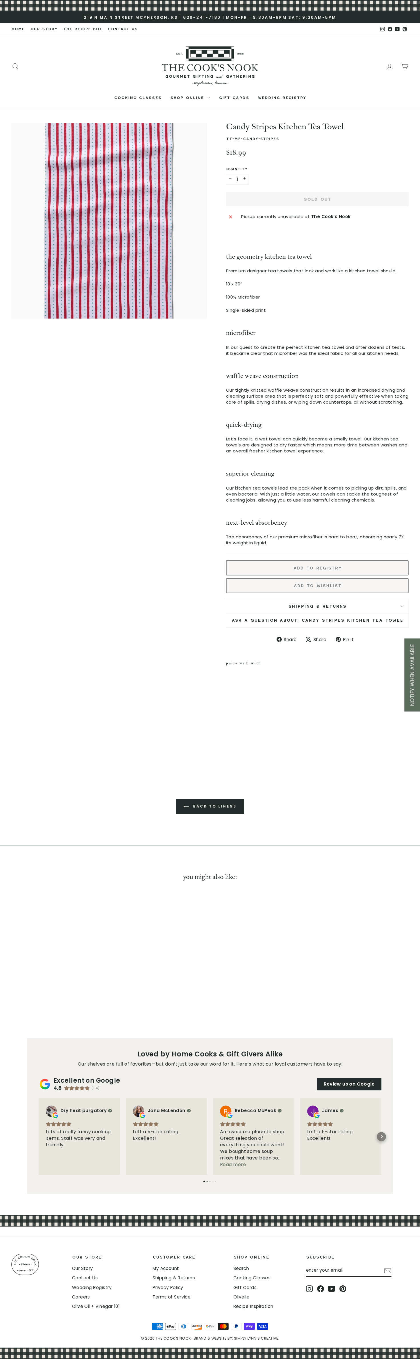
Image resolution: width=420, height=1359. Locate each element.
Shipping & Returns (317, 605)
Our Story (82, 1268)
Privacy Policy (168, 1287)
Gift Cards (234, 97)
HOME (18, 28)
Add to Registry (317, 567)
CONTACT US (123, 28)
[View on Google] (51, 1111)
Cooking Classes (137, 97)
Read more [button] (233, 1164)
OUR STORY (43, 28)
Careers (81, 1297)
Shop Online (188, 97)
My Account (166, 1268)
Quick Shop (59, 983)
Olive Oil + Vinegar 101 (96, 1306)
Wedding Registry (282, 97)
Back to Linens (214, 806)
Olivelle (241, 1297)
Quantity (236, 168)
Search (241, 1268)
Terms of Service (172, 1297)
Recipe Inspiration (253, 1306)
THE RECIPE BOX (82, 28)
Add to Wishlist (317, 584)
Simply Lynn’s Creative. (256, 1338)
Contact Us (85, 1278)
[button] (38, 1136)
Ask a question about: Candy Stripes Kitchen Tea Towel (317, 619)
